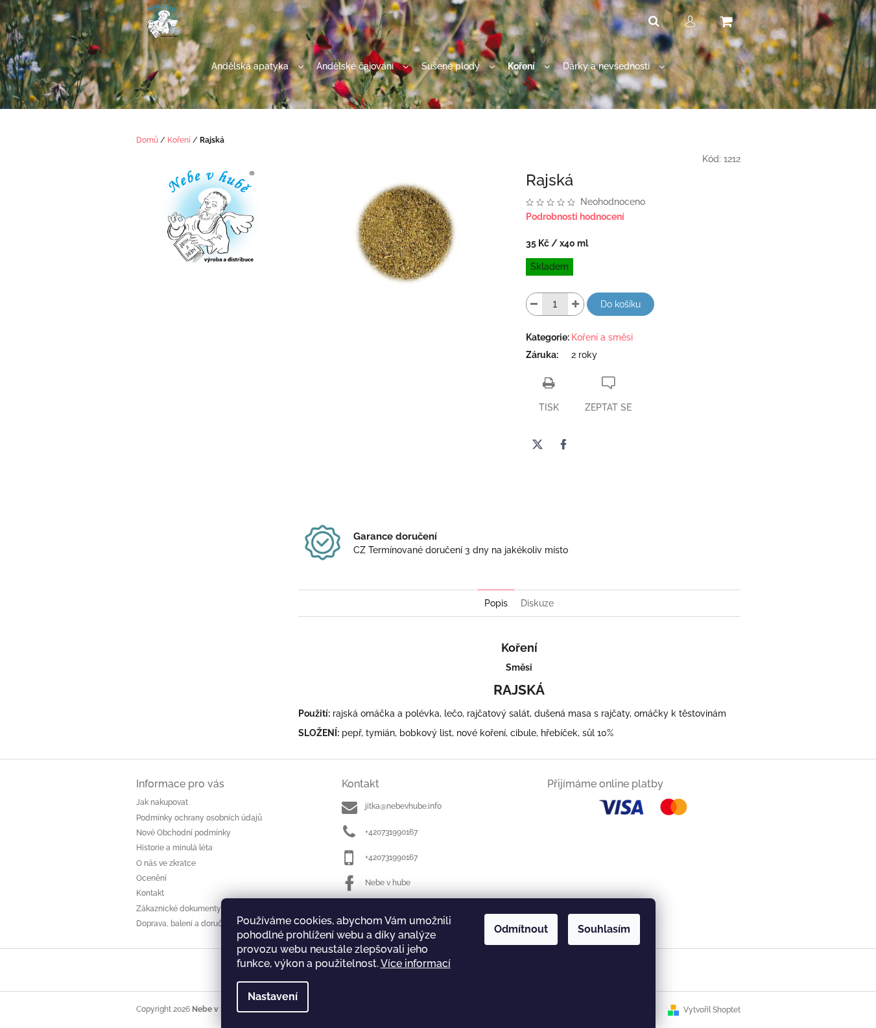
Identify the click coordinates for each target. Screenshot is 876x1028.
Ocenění (151, 878)
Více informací (416, 963)
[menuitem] (257, 66)
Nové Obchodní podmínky (183, 832)
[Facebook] (563, 444)
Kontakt (150, 893)
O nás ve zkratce (166, 863)
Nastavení (273, 996)
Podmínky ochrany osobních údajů (199, 817)
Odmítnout (521, 929)
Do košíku (620, 304)
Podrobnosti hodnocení (575, 216)
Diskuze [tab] (537, 603)
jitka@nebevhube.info (403, 806)
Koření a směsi (602, 337)
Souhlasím (604, 929)
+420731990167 (391, 832)
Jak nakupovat (162, 802)
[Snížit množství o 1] (534, 304)
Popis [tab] (496, 603)
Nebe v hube (387, 882)
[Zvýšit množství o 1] (576, 304)
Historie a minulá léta (174, 847)
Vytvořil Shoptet (711, 1009)
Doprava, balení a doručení (184, 923)
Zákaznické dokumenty (178, 908)
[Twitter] (537, 444)
